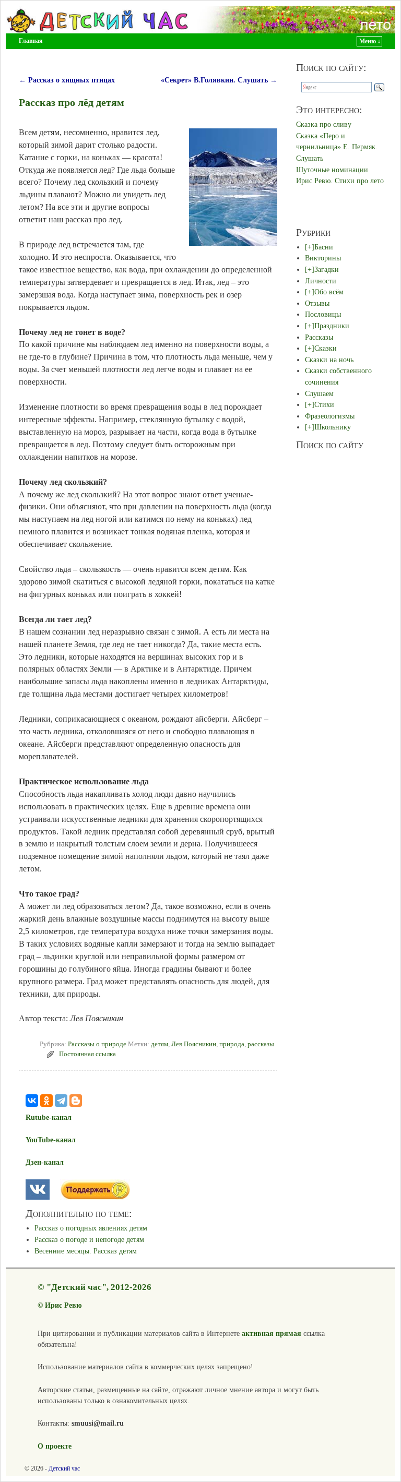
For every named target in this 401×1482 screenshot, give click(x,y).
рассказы (260, 1044)
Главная (31, 40)
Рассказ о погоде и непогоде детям (89, 1239)
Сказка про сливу (323, 124)
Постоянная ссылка (87, 1054)
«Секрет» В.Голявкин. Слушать (219, 80)
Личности (320, 281)
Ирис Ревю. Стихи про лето (340, 180)
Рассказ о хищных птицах (67, 80)
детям (159, 1044)
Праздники (331, 325)
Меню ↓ (370, 41)
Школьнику (332, 427)
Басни (323, 247)
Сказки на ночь (329, 359)
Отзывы (317, 303)
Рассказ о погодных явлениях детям (90, 1228)
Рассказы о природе (97, 1044)
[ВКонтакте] (32, 1100)
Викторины (323, 258)
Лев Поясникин (193, 1044)
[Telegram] (61, 1100)
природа (231, 1044)
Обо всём (329, 292)
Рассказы (319, 337)
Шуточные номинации (332, 169)
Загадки (326, 269)
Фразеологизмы (330, 416)
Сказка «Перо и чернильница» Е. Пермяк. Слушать (337, 147)
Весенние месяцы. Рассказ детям (85, 1251)
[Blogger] (75, 1100)
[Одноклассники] (46, 1100)
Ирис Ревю (63, 1305)
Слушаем (319, 393)
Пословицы (323, 314)
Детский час (64, 1468)
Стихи (324, 404)
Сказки (325, 348)
